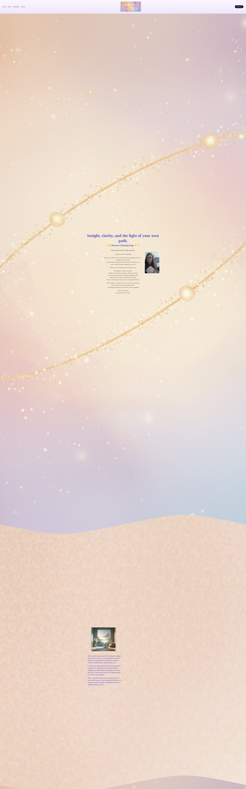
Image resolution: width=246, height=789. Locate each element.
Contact (23, 7)
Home (4, 7)
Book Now (239, 6)
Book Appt (16, 7)
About (9, 7)
